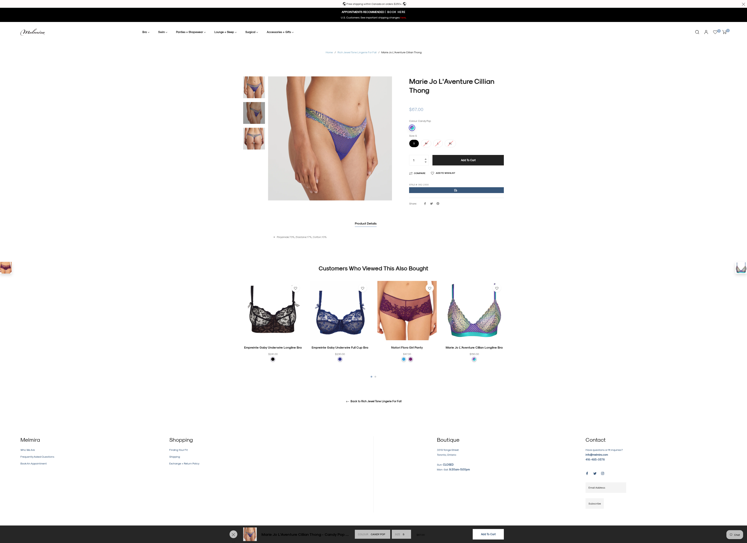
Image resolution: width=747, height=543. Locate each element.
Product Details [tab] (366, 223)
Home (329, 52)
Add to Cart (488, 534)
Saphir (340, 359)
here (403, 17)
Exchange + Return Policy (184, 463)
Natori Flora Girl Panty (407, 347)
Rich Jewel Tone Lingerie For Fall (357, 52)
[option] (272, 329)
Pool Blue (403, 359)
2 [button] (375, 377)
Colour (363, 534)
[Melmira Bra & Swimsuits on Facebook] (587, 473)
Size (397, 534)
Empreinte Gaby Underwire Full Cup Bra (340, 347)
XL (450, 142)
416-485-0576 (595, 459)
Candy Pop (412, 128)
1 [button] (371, 377)
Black (272, 359)
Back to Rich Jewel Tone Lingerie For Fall (376, 401)
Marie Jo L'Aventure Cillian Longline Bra (474, 347)
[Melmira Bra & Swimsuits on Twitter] (594, 473)
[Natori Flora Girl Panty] (6, 268)
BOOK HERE (396, 12)
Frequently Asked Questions (37, 456)
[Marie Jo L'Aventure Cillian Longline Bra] (741, 268)
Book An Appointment (33, 463)
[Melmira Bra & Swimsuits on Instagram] (602, 473)
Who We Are (27, 449)
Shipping (174, 456)
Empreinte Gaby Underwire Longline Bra (273, 347)
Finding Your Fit (178, 449)
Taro (410, 359)
